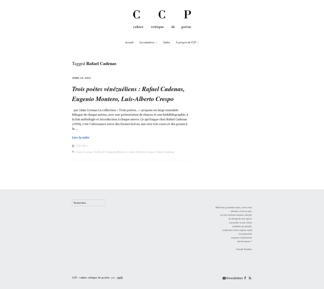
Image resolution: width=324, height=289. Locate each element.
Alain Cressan (84, 152)
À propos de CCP (186, 42)
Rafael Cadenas (165, 152)
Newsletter (234, 278)
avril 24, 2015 (81, 77)
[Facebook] (245, 278)
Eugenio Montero (117, 152)
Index (166, 42)
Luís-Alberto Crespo (142, 152)
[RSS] (250, 278)
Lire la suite (80, 137)
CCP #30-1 (82, 145)
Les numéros (147, 42)
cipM (120, 277)
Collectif (99, 152)
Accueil (129, 42)
